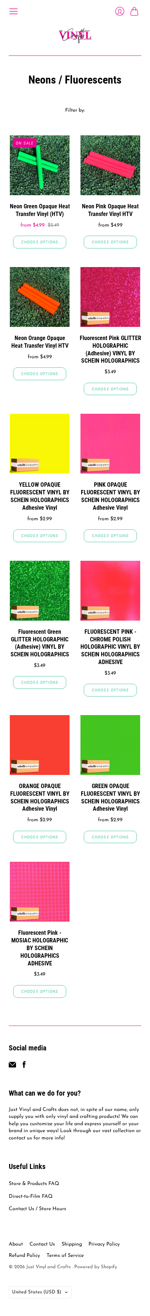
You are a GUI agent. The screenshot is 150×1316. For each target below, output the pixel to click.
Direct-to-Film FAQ (30, 1196)
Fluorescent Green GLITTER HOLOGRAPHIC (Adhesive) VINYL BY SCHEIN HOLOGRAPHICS (40, 643)
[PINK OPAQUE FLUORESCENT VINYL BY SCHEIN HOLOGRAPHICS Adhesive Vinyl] (110, 444)
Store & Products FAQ (34, 1183)
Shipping (72, 1244)
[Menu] (13, 11)
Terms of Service (65, 1255)
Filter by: (75, 110)
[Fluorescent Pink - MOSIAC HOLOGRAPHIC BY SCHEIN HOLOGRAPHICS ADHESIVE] (40, 892)
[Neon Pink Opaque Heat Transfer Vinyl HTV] (110, 165)
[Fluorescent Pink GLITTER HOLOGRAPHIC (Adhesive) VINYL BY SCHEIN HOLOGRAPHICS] (110, 297)
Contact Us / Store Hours (37, 1209)
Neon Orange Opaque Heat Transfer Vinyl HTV (39, 342)
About (16, 1244)
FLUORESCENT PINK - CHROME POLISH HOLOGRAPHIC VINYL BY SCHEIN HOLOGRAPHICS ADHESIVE (110, 646)
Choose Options (40, 241)
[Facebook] (24, 1067)
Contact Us (42, 1244)
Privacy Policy (104, 1244)
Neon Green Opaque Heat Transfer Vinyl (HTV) (40, 210)
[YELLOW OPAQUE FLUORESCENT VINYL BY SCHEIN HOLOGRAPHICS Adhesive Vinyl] (40, 444)
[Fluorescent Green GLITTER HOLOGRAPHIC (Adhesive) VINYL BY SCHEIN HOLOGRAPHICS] (40, 591)
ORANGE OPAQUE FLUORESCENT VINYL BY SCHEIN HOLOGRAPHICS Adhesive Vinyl (40, 797)
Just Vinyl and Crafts (49, 1267)
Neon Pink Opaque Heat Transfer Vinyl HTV (110, 210)
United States (36, 1292)
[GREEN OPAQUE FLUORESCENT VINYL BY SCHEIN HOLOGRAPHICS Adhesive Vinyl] (110, 745)
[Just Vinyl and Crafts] (75, 36)
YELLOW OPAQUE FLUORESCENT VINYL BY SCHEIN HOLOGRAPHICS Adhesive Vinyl (40, 496)
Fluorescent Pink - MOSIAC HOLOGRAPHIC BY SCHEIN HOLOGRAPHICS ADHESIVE (39, 947)
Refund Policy (24, 1255)
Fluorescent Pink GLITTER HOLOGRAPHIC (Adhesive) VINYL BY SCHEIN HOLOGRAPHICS (110, 349)
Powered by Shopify (95, 1267)
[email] (12, 1067)
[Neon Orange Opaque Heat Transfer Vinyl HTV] (40, 297)
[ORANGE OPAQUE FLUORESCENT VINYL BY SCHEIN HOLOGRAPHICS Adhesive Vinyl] (40, 745)
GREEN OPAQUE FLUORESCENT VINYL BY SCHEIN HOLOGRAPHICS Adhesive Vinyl (110, 797)
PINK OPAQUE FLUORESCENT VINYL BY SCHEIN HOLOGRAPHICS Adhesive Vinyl (110, 496)
